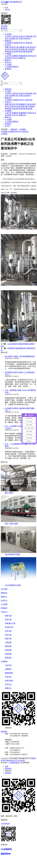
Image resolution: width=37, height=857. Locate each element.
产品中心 (8, 45)
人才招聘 (8, 66)
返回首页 (4, 28)
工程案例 (8, 54)
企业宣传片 (27, 38)
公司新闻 (8, 43)
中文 (6, 7)
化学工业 (15, 58)
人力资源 (8, 64)
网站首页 (8, 89)
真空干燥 (15, 47)
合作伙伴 (15, 36)
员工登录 (4, 26)
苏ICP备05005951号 (10, 760)
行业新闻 (15, 43)
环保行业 (31, 56)
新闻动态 (8, 41)
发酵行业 (22, 58)
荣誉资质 (29, 36)
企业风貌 (12, 38)
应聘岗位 (15, 66)
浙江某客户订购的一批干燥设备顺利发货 (20, 356)
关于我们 (8, 91)
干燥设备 (31, 49)
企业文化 (22, 36)
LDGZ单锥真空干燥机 (13, 585)
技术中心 (22, 43)
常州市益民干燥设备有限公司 (11, 2)
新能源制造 (23, 56)
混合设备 (15, 51)
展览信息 (29, 43)
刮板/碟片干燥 (24, 47)
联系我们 (8, 69)
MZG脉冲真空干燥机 (12, 554)
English (7, 9)
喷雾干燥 (8, 47)
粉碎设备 (22, 51)
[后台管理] (21, 760)
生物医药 (15, 56)
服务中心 (8, 60)
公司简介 (8, 36)
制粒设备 (8, 51)
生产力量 (19, 38)
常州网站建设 (14, 762)
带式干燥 (17, 49)
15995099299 (5, 823)
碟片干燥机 (9, 493)
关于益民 (8, 34)
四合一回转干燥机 (11, 523)
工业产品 (8, 56)
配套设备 (29, 51)
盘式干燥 (10, 49)
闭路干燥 (24, 49)
